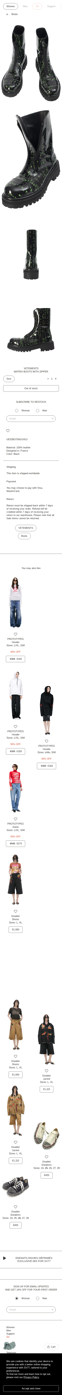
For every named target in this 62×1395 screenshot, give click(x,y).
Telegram (11, 1352)
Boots (24, 536)
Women (10, 6)
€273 (16, 843)
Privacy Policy (31, 1377)
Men (25, 6)
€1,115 (46, 1089)
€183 (16, 659)
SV (37, 6)
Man (44, 410)
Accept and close (31, 1388)
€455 (46, 1175)
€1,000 (15, 929)
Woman (25, 410)
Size (8, 378)
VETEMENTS (31, 368)
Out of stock (31, 388)
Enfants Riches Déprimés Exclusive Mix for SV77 (34, 1260)
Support (51, 6)
